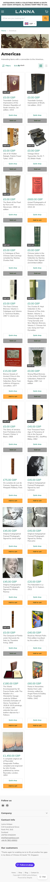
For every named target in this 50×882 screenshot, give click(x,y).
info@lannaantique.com (10, 838)
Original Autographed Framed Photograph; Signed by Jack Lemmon (36, 486)
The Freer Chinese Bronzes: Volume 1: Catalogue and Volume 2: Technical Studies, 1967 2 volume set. (12, 311)
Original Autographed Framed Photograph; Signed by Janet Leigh (12, 536)
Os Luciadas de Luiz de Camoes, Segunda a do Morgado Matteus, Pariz (12, 485)
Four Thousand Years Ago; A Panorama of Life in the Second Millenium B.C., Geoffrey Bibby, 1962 (37, 434)
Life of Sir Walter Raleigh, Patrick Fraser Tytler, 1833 (12, 156)
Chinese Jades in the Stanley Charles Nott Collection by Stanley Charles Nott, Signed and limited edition (36, 258)
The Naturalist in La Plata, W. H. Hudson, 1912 (36, 587)
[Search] (45, 18)
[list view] (46, 65)
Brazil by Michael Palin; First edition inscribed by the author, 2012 (37, 637)
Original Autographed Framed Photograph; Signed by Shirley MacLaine (36, 537)
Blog (26, 873)
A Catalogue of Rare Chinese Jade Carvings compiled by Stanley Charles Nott (12, 256)
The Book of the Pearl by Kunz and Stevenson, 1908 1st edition (12, 206)
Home (3, 31)
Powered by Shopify (25, 878)
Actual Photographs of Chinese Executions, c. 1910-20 (37, 204)
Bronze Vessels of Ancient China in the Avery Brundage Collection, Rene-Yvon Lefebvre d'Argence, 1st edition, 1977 (12, 380)
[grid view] (40, 65)
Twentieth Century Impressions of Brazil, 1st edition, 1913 (36, 102)
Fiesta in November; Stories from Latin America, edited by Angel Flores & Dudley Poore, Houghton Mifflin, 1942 (37, 692)
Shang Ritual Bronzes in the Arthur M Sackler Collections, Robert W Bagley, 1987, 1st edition (37, 379)
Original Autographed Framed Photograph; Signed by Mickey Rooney (12, 588)
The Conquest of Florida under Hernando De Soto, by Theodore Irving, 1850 (12, 639)
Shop (20, 873)
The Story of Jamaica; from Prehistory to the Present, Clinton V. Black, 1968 (12, 433)
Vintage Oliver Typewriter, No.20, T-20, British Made (36, 156)
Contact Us (35, 873)
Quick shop (13, 115)
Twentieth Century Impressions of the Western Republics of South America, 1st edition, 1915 (12, 105)
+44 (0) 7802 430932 (9, 840)
